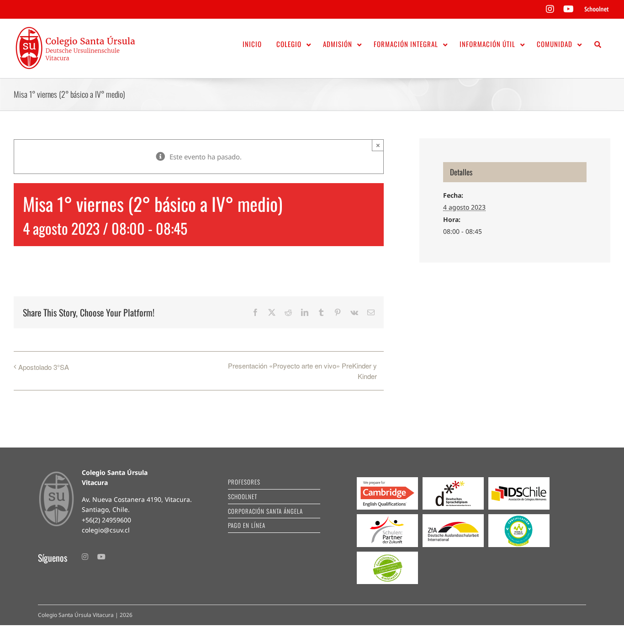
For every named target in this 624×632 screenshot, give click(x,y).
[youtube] (101, 556)
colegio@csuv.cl (106, 530)
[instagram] (85, 556)
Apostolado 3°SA (43, 367)
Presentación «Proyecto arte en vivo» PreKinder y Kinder (302, 371)
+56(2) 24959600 (106, 520)
